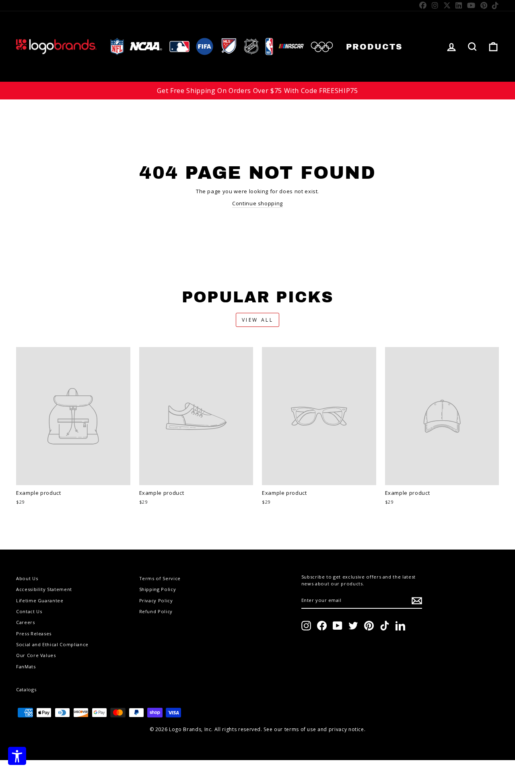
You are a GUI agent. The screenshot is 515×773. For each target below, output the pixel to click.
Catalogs (26, 689)
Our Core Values (36, 655)
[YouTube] (471, 5)
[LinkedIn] (458, 5)
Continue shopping (257, 203)
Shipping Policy (157, 589)
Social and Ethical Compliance (52, 644)
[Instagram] (435, 5)
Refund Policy (156, 611)
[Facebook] (423, 5)
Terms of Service (160, 578)
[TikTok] (495, 5)
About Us (27, 578)
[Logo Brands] (56, 46)
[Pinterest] (484, 5)
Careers (25, 622)
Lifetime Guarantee (40, 600)
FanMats (26, 666)
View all (258, 319)
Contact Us (29, 611)
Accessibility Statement (44, 589)
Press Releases (34, 633)
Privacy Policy (156, 600)
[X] (447, 5)
